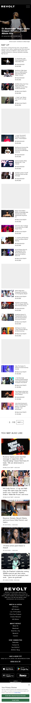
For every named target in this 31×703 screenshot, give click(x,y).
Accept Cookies (15, 700)
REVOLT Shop (15, 650)
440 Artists (15, 619)
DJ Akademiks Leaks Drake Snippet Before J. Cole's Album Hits (21, 60)
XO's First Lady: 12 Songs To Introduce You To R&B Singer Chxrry (21, 227)
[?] (7, 61)
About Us (15, 626)
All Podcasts (15, 609)
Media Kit (15, 633)
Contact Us (15, 645)
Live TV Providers (15, 612)
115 (13, 422)
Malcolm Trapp (21, 91)
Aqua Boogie (8, 36)
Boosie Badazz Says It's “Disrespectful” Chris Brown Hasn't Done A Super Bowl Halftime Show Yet (21, 252)
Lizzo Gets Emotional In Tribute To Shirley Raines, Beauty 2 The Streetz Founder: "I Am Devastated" (21, 406)
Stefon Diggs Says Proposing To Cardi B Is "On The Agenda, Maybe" (21, 292)
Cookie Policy (17, 692)
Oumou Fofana (8, 580)
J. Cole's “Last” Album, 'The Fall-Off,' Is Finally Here (20, 99)
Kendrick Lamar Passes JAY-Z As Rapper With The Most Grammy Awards (21, 304)
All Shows (15, 607)
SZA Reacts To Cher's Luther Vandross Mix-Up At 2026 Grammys (21, 329)
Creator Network (15, 617)
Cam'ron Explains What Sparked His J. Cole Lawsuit (21, 162)
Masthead (15, 628)
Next (19, 422)
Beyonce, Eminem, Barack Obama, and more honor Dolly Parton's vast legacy (15, 520)
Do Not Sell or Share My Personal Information (15, 695)
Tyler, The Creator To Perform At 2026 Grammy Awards (21, 367)
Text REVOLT (15, 647)
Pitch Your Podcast (15, 614)
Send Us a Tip (15, 631)
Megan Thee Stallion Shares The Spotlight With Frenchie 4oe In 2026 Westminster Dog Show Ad (21, 213)
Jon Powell (7, 525)
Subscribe (15, 642)
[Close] (29, 685)
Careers (15, 636)
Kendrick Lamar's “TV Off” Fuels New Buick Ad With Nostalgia (21, 174)
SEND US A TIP (15, 661)
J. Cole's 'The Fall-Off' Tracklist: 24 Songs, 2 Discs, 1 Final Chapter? (21, 137)
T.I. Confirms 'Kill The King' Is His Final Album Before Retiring (21, 239)
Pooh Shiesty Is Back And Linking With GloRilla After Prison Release (21, 393)
